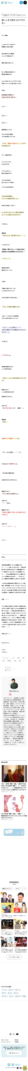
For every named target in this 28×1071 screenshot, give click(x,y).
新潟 (3, 660)
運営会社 (17, 1040)
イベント (5, 989)
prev (8, 669)
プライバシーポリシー (6, 1042)
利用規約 (17, 1042)
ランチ (5, 993)
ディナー (17, 993)
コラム (13, 658)
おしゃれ (19, 996)
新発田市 (9, 660)
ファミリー (6, 996)
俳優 (18, 658)
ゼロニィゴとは (4, 1040)
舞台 (20, 660)
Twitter (3, 649)
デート (12, 996)
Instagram (4, 652)
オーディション (6, 658)
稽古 (15, 660)
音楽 (25, 996)
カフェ (10, 993)
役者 (23, 658)
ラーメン (19, 989)
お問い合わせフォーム (14, 1053)
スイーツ (12, 989)
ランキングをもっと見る (14, 957)
